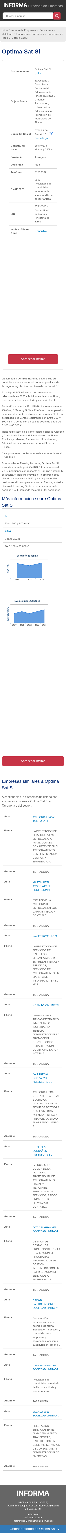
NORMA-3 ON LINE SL (46, 1005)
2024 (8, 531)
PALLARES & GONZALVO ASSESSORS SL (42, 1078)
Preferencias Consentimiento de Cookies (33, 1521)
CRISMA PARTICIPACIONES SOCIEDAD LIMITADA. (46, 1304)
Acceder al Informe (33, 358)
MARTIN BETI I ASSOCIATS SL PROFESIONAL (42, 886)
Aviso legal (32, 1514)
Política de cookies (33, 1517)
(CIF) (38, 73)
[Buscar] (57, 15)
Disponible (41, 230)
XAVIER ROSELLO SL (45, 936)
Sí (6, 515)
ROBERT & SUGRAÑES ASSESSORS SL (42, 1151)
